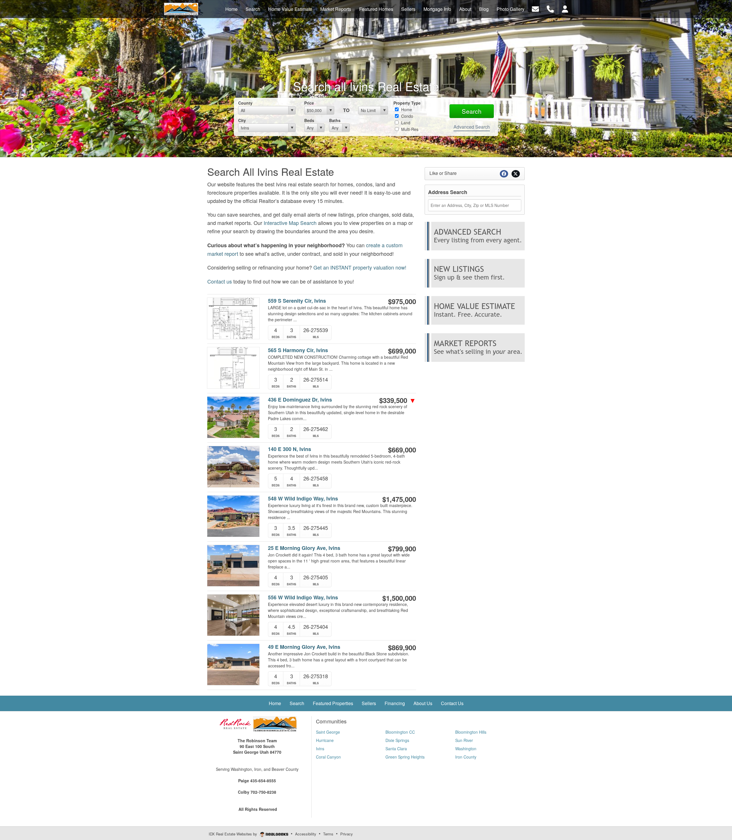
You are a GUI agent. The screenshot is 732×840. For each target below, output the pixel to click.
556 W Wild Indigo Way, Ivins (303, 597)
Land (405, 122)
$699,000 (402, 350)
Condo (406, 116)
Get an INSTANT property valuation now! (359, 267)
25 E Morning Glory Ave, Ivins (304, 548)
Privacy (346, 834)
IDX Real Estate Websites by (233, 834)
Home (406, 109)
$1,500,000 (399, 597)
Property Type (407, 103)
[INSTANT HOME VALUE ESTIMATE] (475, 309)
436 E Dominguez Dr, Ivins (300, 400)
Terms (328, 834)
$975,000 (402, 301)
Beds (309, 120)
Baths (335, 120)
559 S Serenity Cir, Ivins (297, 301)
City (242, 120)
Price (309, 103)
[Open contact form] (535, 8)
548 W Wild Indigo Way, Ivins (303, 499)
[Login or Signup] (565, 8)
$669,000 (402, 449)
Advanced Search (471, 126)
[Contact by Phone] (550, 8)
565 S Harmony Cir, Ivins (298, 350)
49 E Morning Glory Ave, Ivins (304, 647)
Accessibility (305, 834)
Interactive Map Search (290, 222)
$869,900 (402, 647)
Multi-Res (409, 129)
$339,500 (397, 400)
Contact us (219, 281)
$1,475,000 (399, 499)
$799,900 (402, 548)
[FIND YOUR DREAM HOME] (475, 235)
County (245, 103)
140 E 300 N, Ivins (289, 449)
